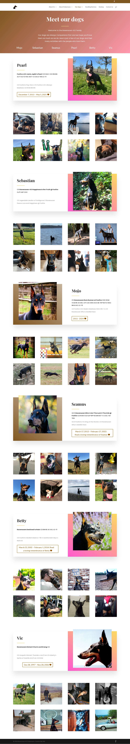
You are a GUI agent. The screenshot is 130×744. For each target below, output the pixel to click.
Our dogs (78, 7)
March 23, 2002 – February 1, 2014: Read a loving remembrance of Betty (36, 549)
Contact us (109, 7)
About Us (52, 7)
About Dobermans (65, 7)
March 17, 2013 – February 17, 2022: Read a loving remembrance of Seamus (91, 433)
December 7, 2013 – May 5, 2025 (32, 94)
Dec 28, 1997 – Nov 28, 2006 (36, 665)
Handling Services (90, 7)
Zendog (101, 7)
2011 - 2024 (78, 318)
